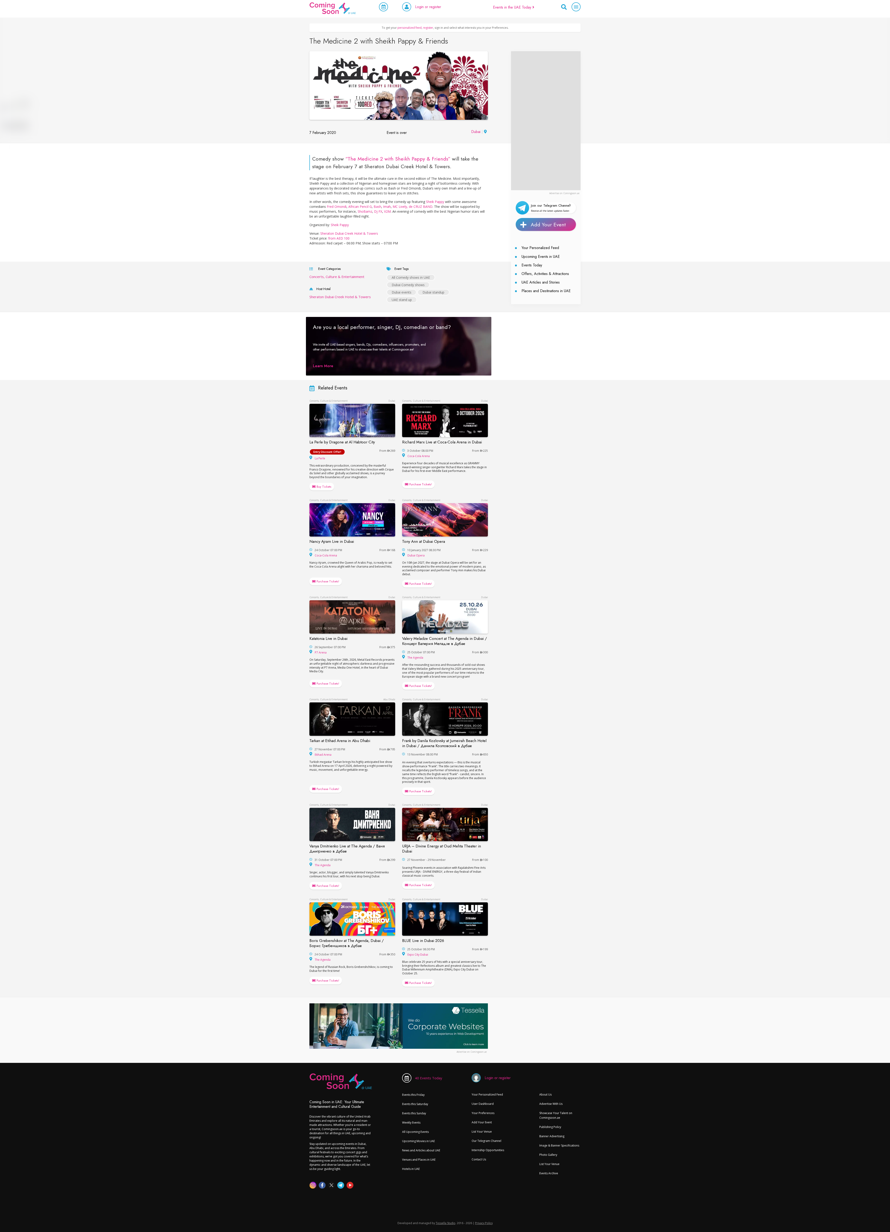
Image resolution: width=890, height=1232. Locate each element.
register (428, 28)
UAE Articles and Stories (540, 282)
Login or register (428, 6)
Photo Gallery (548, 1155)
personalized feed (409, 28)
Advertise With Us (551, 1104)
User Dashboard (483, 1104)
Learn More (323, 366)
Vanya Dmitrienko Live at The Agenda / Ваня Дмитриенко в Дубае (347, 848)
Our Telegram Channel (486, 1141)
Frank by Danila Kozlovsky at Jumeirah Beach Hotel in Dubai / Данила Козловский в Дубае (444, 743)
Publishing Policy (550, 1127)
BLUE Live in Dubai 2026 (423, 940)
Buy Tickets (323, 486)
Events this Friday (413, 1095)
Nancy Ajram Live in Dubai (331, 541)
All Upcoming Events (415, 1132)
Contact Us (479, 1159)
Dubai (475, 131)
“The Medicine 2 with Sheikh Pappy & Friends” (397, 158)
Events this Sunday (414, 1113)
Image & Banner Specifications (559, 1145)
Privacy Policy (484, 1223)
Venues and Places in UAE (418, 1160)
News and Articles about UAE (421, 1150)
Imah (387, 206)
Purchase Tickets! (420, 484)
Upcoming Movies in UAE (418, 1141)
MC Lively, (400, 206)
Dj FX (378, 211)
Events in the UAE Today (512, 7)
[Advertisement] (546, 120)
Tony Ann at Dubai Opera (423, 541)
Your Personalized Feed (540, 247)
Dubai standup (433, 292)
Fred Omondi (336, 206)
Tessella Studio (445, 1223)
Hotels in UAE (411, 1169)
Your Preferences (483, 1113)
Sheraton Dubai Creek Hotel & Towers (349, 233)
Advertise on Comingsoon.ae (564, 193)
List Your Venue (482, 1132)
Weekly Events (411, 1123)
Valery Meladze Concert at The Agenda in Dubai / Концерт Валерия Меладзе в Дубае (444, 641)
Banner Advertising (551, 1136)
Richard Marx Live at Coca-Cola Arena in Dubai (442, 442)
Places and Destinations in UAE (546, 291)
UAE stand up (402, 299)
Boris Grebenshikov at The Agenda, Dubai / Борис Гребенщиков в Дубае (346, 943)
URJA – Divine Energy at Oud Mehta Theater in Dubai (441, 848)
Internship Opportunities (488, 1150)
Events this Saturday (415, 1104)
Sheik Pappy (435, 201)
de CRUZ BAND (420, 206)
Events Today (531, 265)
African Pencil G (360, 206)
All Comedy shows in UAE (411, 277)
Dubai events (401, 292)
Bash (377, 206)
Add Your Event (548, 224)
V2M (387, 211)
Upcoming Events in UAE (540, 256)
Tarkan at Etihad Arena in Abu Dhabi (339, 740)
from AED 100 (339, 238)
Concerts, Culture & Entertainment (336, 276)
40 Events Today (428, 1078)
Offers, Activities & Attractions (545, 273)
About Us (545, 1094)
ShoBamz (365, 211)
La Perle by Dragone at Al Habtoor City (342, 442)
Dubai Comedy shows (408, 285)
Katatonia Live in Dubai (328, 638)
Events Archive (548, 1173)
